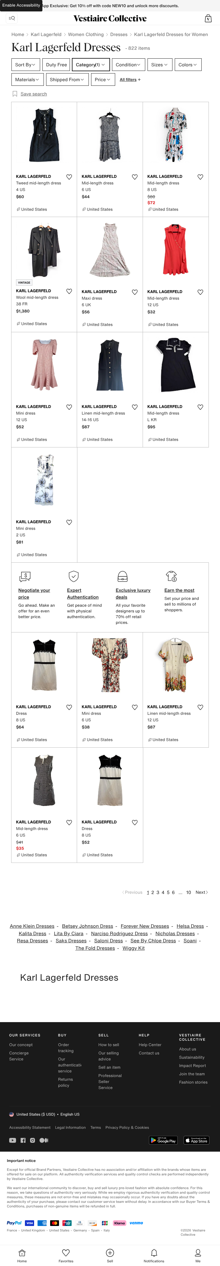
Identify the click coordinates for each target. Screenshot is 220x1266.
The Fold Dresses (95, 948)
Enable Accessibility (21, 5)
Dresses (118, 34)
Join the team (192, 1074)
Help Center (150, 1045)
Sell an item (110, 1067)
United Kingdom (33, 1230)
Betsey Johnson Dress (87, 926)
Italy (107, 1230)
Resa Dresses (32, 940)
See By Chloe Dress (153, 940)
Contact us (149, 1053)
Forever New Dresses (145, 926)
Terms (95, 1127)
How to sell (109, 1045)
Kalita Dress (32, 933)
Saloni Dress (108, 940)
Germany (80, 1230)
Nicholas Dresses (175, 933)
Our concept (21, 1045)
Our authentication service (72, 1065)
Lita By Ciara (68, 933)
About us (187, 1049)
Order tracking (66, 1048)
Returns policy (65, 1082)
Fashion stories (193, 1082)
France (12, 1230)
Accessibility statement (29, 1127)
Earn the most (179, 590)
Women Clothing (86, 34)
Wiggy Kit (134, 948)
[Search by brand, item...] (12, 18)
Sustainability (192, 1057)
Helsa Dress (190, 926)
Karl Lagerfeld (46, 34)
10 (188, 892)
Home (17, 34)
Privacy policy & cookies (127, 1127)
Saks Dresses (71, 940)
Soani (190, 940)
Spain (95, 1230)
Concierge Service (19, 1056)
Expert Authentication (83, 593)
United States (59, 1230)
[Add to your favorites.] (69, 177)
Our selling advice (109, 1056)
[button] (208, 18)
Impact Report (192, 1066)
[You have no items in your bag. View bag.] (208, 18)
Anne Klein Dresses (32, 926)
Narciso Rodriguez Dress (119, 933)
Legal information (70, 1127)
